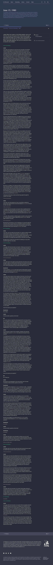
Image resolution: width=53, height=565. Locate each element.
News (32, 2)
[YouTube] (10, 553)
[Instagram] (6, 553)
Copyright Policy (46, 558)
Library (23, 2)
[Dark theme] (42, 2)
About (12, 2)
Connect (28, 2)
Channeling (17, 2)
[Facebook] (3, 553)
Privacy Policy (45, 559)
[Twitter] (8, 553)
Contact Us (45, 557)
